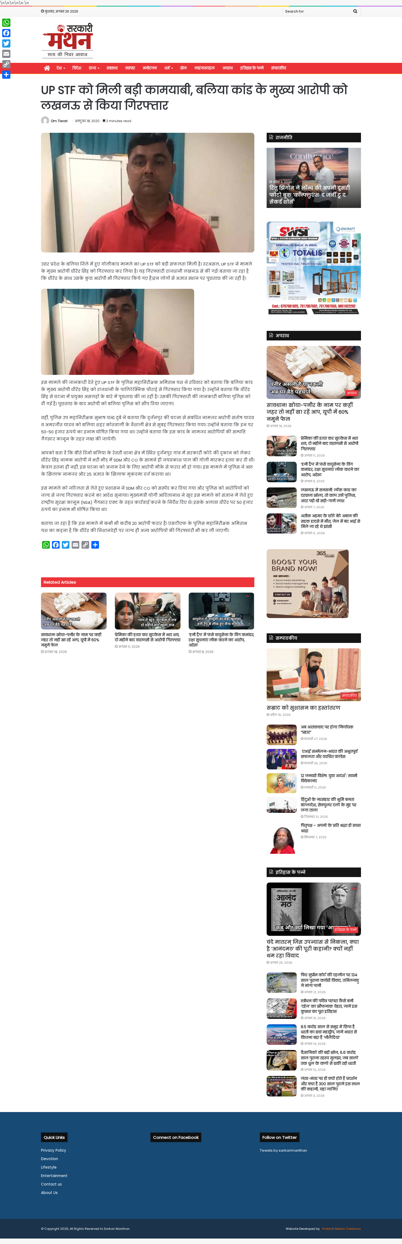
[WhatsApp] (6, 22)
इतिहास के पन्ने (252, 68)
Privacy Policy (53, 1150)
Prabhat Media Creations (341, 1229)
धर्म (167, 68)
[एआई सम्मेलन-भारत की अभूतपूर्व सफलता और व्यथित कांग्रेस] (282, 759)
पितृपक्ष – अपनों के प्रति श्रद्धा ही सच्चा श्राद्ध (331, 828)
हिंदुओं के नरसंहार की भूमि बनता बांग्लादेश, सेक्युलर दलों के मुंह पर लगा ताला (328, 805)
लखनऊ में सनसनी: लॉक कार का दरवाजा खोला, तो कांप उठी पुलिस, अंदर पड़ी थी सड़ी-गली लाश (328, 495)
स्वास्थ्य (112, 68)
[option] (314, 178)
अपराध (227, 68)
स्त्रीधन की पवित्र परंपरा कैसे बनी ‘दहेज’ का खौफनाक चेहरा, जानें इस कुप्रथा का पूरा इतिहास (329, 1006)
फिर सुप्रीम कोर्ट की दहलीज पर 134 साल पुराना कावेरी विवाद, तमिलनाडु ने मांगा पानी (330, 980)
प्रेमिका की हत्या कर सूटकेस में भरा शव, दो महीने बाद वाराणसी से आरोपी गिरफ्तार (147, 637)
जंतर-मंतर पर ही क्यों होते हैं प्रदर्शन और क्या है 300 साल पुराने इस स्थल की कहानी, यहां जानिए (330, 1084)
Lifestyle (49, 1167)
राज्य (92, 68)
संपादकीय (278, 68)
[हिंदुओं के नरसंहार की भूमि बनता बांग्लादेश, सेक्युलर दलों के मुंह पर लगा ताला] (282, 805)
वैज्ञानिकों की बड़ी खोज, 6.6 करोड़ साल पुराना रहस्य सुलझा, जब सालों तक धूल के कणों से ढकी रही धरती (329, 1058)
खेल (183, 68)
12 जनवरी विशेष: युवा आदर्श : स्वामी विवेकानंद (329, 778)
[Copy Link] (6, 64)
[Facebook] (6, 33)
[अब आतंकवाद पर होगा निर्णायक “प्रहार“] (282, 735)
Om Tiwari (59, 121)
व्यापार (130, 68)
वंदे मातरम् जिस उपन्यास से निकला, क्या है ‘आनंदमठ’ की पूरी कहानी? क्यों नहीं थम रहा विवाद (313, 949)
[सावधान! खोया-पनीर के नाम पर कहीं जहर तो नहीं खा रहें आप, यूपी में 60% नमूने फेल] (74, 611)
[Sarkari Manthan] (67, 40)
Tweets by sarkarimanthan (283, 1150)
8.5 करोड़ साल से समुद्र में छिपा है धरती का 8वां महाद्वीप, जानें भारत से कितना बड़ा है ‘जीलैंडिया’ (329, 1032)
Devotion (49, 1158)
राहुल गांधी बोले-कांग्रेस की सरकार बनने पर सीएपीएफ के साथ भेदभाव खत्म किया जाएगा (309, 194)
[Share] (6, 74)
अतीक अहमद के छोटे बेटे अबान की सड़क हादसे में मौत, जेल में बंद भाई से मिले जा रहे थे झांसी (330, 521)
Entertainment (54, 1175)
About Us (49, 1192)
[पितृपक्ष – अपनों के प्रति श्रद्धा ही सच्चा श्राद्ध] (282, 838)
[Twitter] (6, 43)
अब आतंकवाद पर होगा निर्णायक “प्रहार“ (327, 729)
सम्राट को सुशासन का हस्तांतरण (303, 707)
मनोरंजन (150, 68)
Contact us (51, 1184)
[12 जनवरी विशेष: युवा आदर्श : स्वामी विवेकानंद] (282, 783)
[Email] (6, 54)
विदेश (76, 68)
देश (59, 68)
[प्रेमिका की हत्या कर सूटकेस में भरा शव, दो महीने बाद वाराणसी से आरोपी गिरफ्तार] (147, 611)
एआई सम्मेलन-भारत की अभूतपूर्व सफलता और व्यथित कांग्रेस (329, 754)
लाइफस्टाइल (204, 68)
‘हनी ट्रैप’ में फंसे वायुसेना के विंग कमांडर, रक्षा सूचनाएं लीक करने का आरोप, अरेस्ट (221, 640)
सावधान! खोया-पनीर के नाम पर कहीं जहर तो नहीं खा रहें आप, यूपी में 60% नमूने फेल (71, 640)
